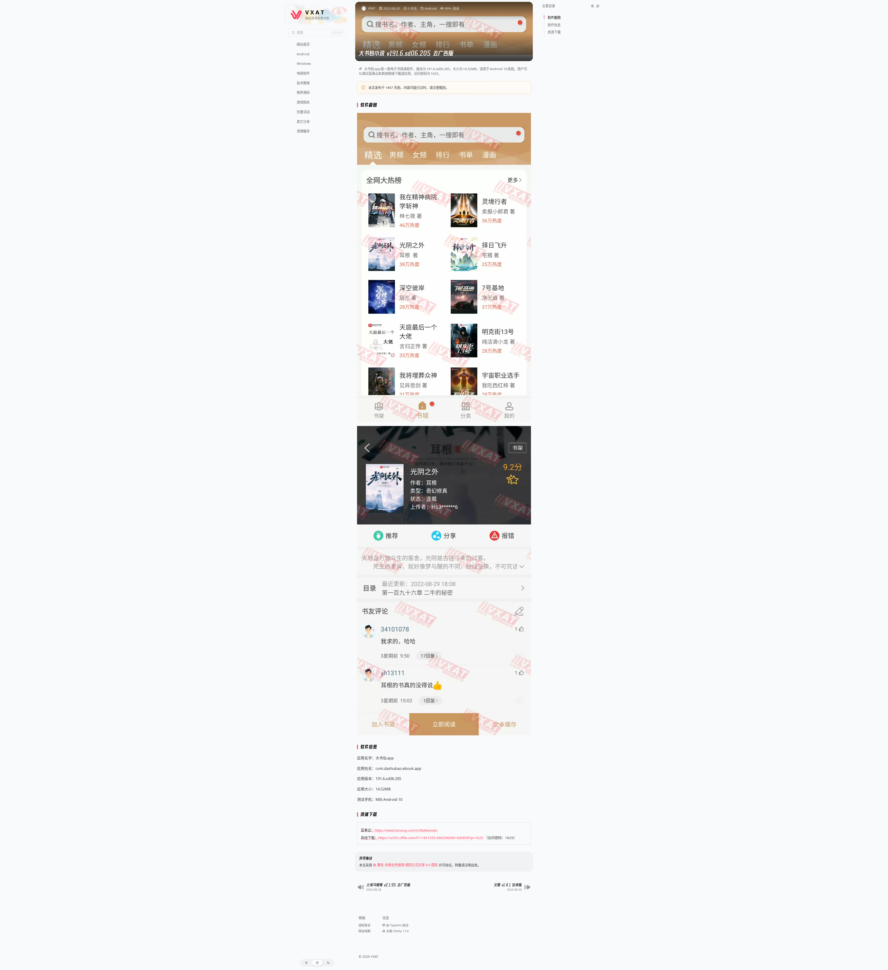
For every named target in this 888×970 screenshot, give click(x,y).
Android (431, 8)
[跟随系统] (317, 963)
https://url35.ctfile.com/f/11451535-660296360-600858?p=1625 (430, 837)
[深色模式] (328, 963)
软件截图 (554, 17)
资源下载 (554, 32)
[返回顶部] (592, 6)
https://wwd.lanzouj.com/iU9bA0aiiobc (406, 830)
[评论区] (597, 6)
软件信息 (554, 25)
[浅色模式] (306, 963)
